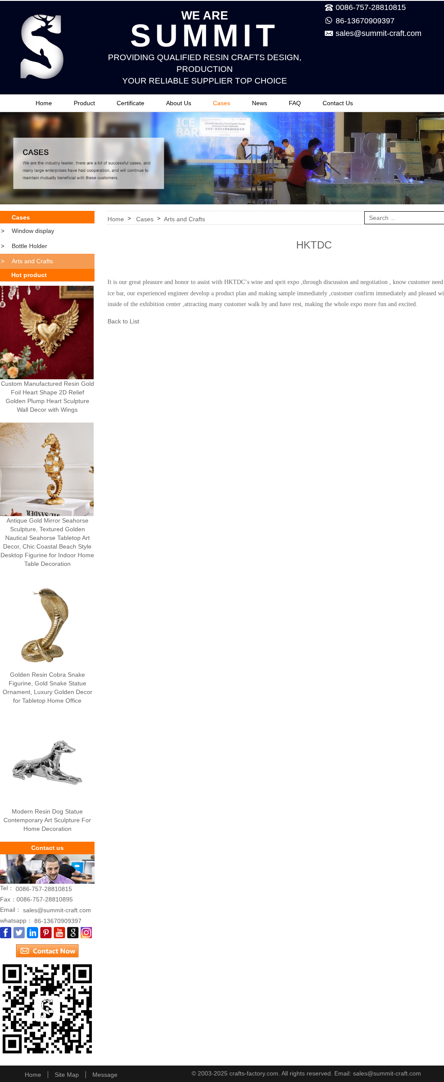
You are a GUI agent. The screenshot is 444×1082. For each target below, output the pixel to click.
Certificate (130, 103)
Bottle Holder (24, 245)
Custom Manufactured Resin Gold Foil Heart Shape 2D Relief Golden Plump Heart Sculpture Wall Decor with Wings (47, 396)
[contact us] (47, 947)
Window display (27, 230)
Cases (221, 103)
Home (44, 103)
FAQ (295, 103)
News (259, 103)
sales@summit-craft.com (378, 33)
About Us (178, 103)
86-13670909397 (365, 20)
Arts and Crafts (27, 261)
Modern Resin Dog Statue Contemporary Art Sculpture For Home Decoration (47, 820)
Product (84, 103)
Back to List (123, 321)
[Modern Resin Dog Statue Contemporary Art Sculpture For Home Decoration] (47, 760)
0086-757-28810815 (44, 888)
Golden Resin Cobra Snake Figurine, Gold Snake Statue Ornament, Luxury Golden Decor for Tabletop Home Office (47, 687)
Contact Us (338, 103)
